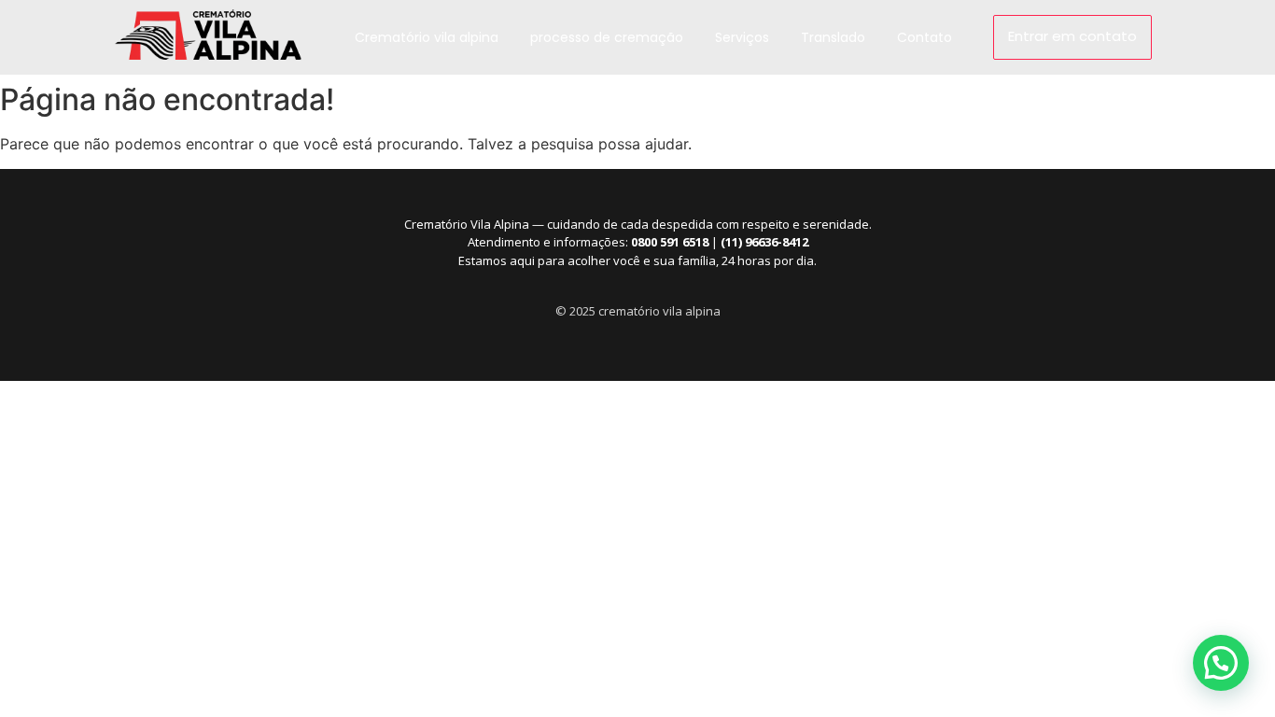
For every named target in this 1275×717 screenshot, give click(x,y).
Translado (833, 37)
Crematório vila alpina (426, 37)
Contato (924, 37)
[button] (1221, 663)
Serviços (742, 37)
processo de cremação (606, 37)
